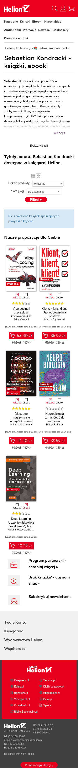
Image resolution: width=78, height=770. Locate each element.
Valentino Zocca (17, 529)
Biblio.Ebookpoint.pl (26, 711)
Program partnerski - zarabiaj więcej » (47, 563)
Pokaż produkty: (19, 183)
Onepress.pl (21, 680)
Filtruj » (36, 199)
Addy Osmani (21, 319)
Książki (25, 21)
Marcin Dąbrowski (54, 319)
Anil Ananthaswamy (21, 424)
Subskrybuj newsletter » (50, 596)
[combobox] (47, 183)
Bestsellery (60, 30)
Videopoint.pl (22, 699)
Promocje (29, 30)
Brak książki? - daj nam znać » (49, 580)
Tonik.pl (30, 753)
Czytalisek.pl (22, 705)
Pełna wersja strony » (39, 765)
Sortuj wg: (18, 191)
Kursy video (52, 21)
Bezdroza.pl (21, 692)
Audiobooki (12, 30)
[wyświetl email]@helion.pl (27, 740)
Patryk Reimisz (54, 424)
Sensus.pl (49, 680)
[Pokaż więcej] (39, 145)
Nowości (44, 30)
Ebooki (37, 21)
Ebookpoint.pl (51, 692)
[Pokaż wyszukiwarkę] (55, 8)
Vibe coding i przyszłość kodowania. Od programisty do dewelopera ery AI (21, 316)
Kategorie (11, 21)
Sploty (47, 705)
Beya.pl (47, 699)
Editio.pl (19, 686)
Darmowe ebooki (16, 38)
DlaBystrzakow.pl (53, 686)
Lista (33, 175)
